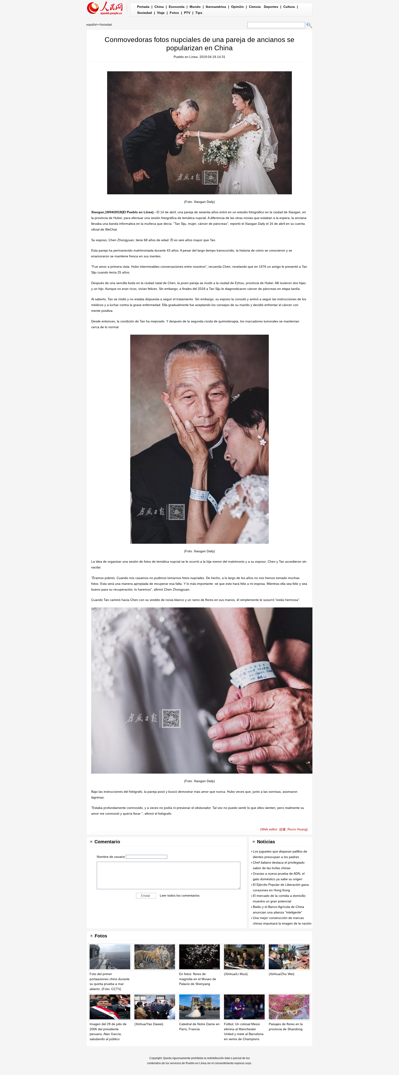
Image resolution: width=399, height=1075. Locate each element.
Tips (198, 13)
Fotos (174, 13)
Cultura (289, 7)
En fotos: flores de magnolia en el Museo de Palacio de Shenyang (197, 979)
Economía (176, 7)
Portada (143, 7)
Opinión (237, 7)
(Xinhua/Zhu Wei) (281, 974)
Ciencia (255, 7)
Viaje (161, 13)
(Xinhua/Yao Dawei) (148, 1024)
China (159, 7)
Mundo (195, 7)
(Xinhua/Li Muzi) (236, 974)
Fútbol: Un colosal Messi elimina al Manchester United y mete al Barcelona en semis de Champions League (243, 1034)
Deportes (271, 7)
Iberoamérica (216, 7)
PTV (187, 13)
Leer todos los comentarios (180, 895)
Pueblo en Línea (186, 57)
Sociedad (144, 13)
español (91, 24)
